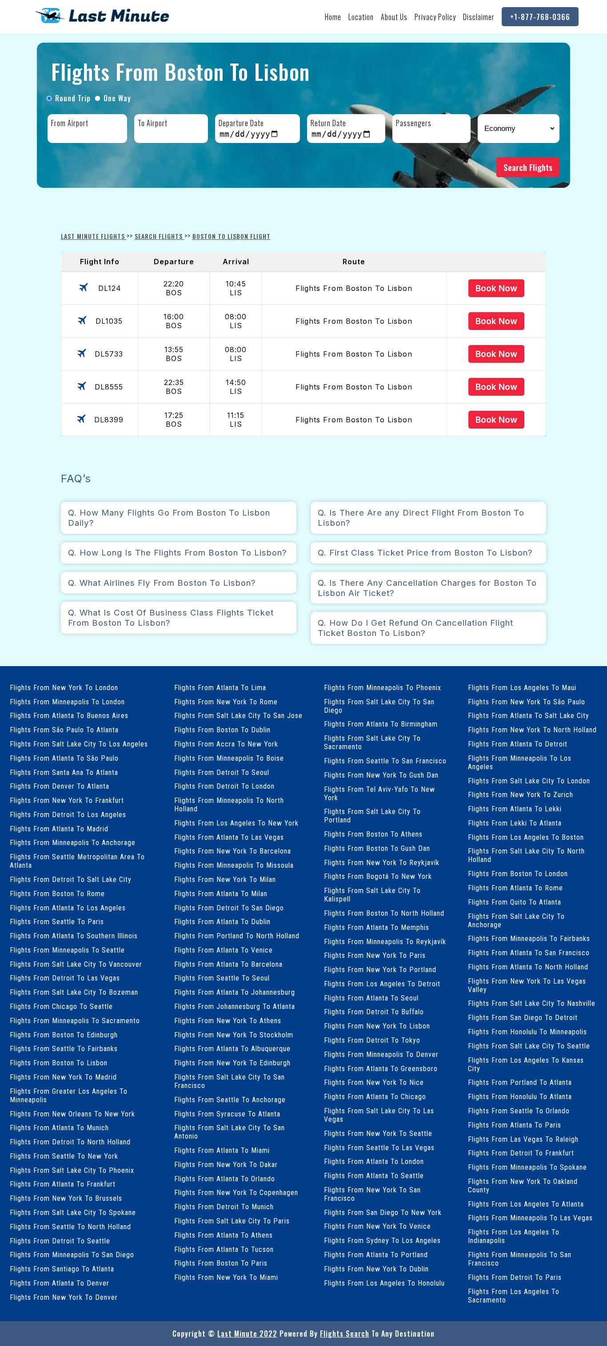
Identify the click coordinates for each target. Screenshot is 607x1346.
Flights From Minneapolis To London (67, 702)
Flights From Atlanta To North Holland (528, 967)
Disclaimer (479, 17)
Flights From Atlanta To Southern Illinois (74, 936)
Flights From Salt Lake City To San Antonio (229, 1132)
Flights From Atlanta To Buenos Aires (69, 715)
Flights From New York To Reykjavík (381, 862)
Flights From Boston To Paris (221, 1263)
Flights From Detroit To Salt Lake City (71, 879)
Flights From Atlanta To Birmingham (381, 724)
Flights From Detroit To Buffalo (374, 1012)
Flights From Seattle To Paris (57, 921)
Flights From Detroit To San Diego (229, 908)
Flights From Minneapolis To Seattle (67, 950)
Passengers (413, 123)
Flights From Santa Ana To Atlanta (64, 772)
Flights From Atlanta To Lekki (515, 809)
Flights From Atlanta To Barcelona (228, 964)
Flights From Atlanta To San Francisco (529, 953)
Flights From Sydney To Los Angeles (382, 1240)
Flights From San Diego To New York (383, 1212)
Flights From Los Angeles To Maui (522, 687)
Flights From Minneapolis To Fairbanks (529, 938)
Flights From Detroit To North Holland (70, 1142)
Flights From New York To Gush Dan (381, 775)
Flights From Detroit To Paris (515, 1277)
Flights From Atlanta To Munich (59, 1128)
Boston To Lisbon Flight (231, 236)
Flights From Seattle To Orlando (519, 1111)
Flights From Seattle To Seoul (222, 978)
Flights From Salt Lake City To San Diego (379, 706)
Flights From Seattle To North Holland (70, 1227)
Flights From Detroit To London (224, 786)
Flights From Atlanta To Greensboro (381, 1068)
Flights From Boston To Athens (373, 834)
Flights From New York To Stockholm (233, 1035)
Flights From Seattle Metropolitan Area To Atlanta (77, 861)
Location (361, 17)
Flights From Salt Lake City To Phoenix (72, 1170)
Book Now (496, 288)
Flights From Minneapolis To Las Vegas (530, 1218)
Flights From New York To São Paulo (526, 702)
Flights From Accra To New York (226, 744)
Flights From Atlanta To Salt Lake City (528, 715)
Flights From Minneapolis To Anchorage (73, 842)
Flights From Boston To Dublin (222, 730)
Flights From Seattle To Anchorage (230, 1100)
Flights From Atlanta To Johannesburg (234, 992)
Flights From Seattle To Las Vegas (379, 1148)
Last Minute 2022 (247, 1333)
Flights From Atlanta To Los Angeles (68, 908)
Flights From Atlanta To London (374, 1161)
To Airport (153, 123)
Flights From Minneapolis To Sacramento (75, 1020)
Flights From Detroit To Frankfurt (521, 1153)
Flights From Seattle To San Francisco (385, 761)
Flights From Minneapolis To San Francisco (519, 1259)
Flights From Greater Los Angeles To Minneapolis (69, 1095)
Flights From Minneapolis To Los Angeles (519, 762)
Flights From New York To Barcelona (232, 851)
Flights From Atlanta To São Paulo (64, 758)
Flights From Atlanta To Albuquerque (232, 1048)
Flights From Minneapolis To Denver (381, 1054)
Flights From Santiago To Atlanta (62, 1269)
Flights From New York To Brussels (66, 1198)
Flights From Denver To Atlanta (59, 786)
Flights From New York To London (64, 687)
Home (333, 17)
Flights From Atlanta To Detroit (517, 744)
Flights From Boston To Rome (57, 893)
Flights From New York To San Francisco (372, 1194)
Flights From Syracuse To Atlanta (227, 1114)
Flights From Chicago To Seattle (61, 1006)
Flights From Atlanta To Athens (223, 1235)
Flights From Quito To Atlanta (514, 902)
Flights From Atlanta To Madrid (59, 829)
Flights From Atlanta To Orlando (224, 1179)
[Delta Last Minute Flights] (102, 23)
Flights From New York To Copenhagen (236, 1192)
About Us (394, 17)
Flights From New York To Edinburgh (232, 1063)
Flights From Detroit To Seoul (221, 772)
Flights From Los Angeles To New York (236, 823)
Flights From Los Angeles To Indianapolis (513, 1236)
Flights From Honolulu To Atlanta (520, 1096)
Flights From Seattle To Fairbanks (64, 1048)
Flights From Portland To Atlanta (520, 1082)
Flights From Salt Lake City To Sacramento (372, 742)
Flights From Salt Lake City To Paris (232, 1221)
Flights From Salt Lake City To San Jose (238, 715)
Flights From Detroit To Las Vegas (65, 978)
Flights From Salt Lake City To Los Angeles (79, 744)
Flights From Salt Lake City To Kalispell (372, 894)
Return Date (328, 123)
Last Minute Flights (94, 236)
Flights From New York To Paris (375, 955)
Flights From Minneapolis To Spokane (527, 1167)
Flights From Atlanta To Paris (514, 1125)
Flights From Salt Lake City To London (529, 781)
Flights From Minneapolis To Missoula (234, 865)
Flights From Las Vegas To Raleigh (523, 1139)
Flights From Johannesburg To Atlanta (234, 1006)
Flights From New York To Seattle (378, 1133)
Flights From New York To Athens (227, 1020)
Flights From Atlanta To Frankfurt (63, 1184)
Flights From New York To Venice (377, 1226)
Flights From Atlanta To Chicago (375, 1096)
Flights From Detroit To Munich (224, 1207)
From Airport (69, 123)
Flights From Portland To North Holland (237, 936)
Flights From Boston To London (518, 874)
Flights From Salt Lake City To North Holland (526, 855)
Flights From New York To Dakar (226, 1164)
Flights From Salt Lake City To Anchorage (516, 920)
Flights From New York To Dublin (376, 1269)
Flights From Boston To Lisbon (59, 1063)
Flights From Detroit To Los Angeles (68, 814)
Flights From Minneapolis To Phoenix (382, 687)
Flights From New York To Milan (225, 879)
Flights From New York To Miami (226, 1277)
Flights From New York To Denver (64, 1297)
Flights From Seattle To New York (64, 1156)
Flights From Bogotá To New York (378, 876)
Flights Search (344, 1333)
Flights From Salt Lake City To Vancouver (76, 964)
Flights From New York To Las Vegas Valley (527, 985)
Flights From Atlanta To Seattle (374, 1175)
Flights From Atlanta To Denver (59, 1283)
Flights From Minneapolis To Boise (229, 758)
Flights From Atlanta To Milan (221, 893)
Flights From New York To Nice (374, 1082)
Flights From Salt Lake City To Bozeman (74, 992)
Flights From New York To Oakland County (523, 1185)
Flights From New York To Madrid (63, 1077)
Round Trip (73, 98)
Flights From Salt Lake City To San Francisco (229, 1081)
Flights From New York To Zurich (520, 794)
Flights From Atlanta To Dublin (222, 921)
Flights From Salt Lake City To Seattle (529, 1046)
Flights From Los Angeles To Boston (526, 837)
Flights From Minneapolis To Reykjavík (385, 941)
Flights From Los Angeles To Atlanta (526, 1204)
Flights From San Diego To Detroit (523, 1017)
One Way (117, 98)
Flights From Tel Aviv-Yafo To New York (379, 793)
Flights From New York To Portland (380, 969)
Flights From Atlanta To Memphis (376, 927)
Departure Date (241, 123)
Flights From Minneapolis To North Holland (229, 804)
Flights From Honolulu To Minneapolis (527, 1032)
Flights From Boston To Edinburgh (64, 1035)
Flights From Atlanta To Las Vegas (229, 837)
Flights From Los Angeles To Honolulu (384, 1283)
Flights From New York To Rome (226, 702)
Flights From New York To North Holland (532, 730)
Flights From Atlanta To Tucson (224, 1249)
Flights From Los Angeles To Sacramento (513, 1295)
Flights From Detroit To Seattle (60, 1241)
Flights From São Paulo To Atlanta (64, 730)
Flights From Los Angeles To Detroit (382, 984)
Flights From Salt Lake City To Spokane (73, 1212)
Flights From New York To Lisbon (377, 1026)
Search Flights (527, 167)
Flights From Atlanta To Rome (515, 888)
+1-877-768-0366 (540, 17)
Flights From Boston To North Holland (384, 913)
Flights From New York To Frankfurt (67, 800)
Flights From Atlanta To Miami (222, 1150)
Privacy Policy (435, 17)
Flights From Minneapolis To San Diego (72, 1255)
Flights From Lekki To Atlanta (515, 823)
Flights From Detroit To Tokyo (372, 1040)
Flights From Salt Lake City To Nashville (531, 1003)
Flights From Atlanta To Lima (220, 687)
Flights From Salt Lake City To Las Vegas (379, 1115)
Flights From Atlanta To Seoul (371, 998)
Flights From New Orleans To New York (72, 1114)
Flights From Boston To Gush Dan (377, 848)
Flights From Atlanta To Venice (223, 950)
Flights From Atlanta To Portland (376, 1255)
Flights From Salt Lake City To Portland (372, 815)
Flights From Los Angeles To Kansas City (526, 1064)
